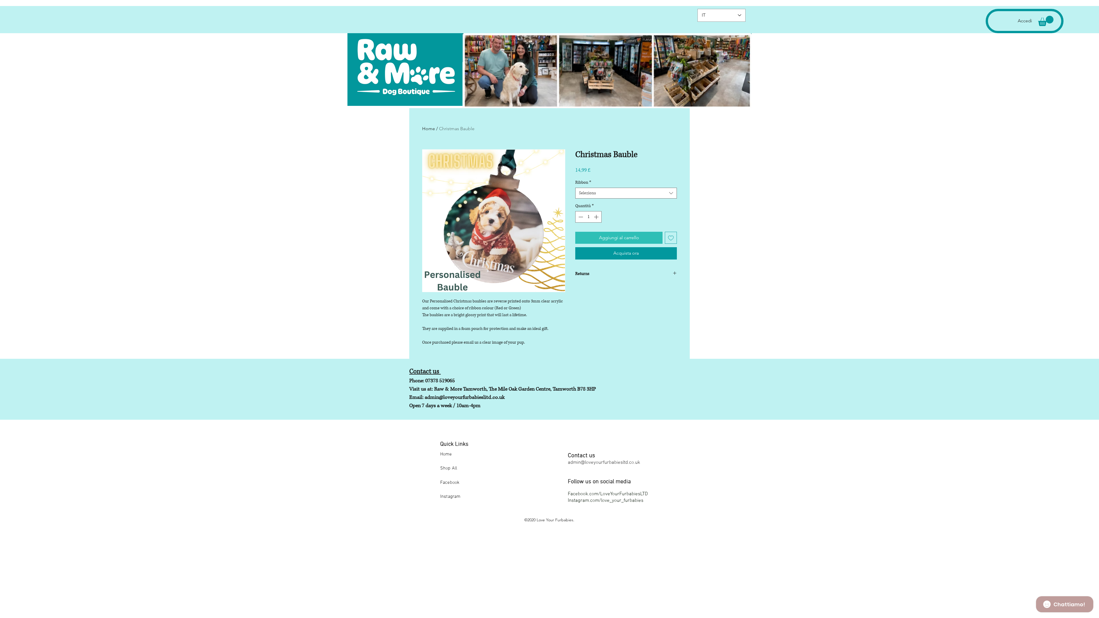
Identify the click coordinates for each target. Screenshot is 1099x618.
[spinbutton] (588, 216)
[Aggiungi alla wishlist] (671, 238)
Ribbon (583, 182)
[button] (1045, 21)
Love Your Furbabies (555, 519)
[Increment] (597, 216)
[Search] (684, 54)
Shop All (448, 468)
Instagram (450, 497)
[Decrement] (580, 216)
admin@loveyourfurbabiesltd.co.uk (604, 463)
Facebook (449, 483)
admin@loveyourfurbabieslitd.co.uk (465, 397)
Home (428, 128)
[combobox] (626, 193)
